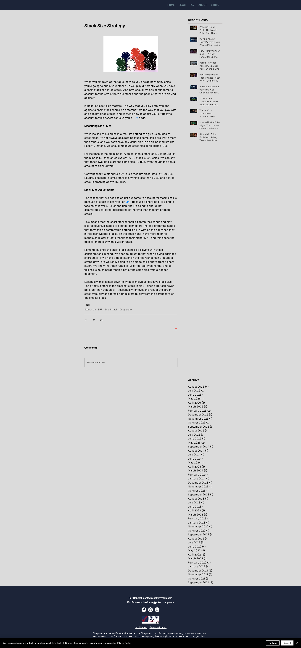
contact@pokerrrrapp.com (157, 597)
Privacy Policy (124, 643)
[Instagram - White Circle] (150, 609)
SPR (100, 309)
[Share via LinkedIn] (101, 319)
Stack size (90, 309)
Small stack (111, 309)
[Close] (297, 642)
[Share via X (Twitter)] (93, 319)
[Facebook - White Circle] (144, 609)
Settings (273, 643)
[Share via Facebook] (85, 319)
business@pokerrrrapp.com (158, 602)
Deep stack (125, 309)
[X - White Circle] (157, 609)
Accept (287, 643)
